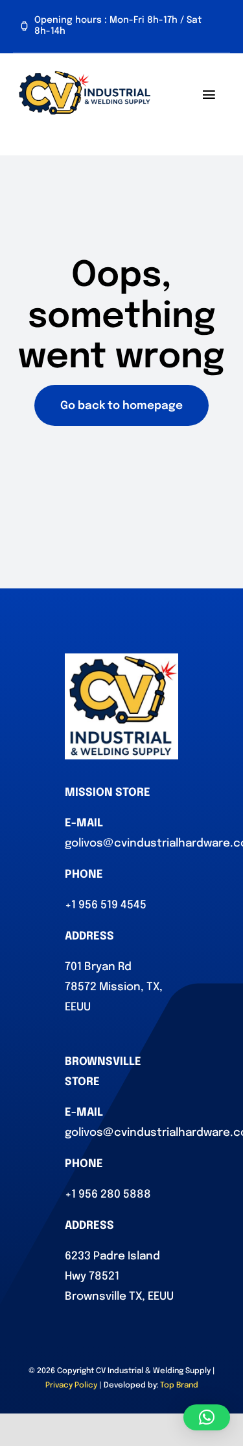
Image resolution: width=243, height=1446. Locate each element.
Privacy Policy (71, 1385)
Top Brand (179, 1385)
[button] (206, 1417)
